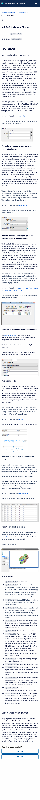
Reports (20, 419)
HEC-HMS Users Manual (15, 3)
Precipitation (22, 205)
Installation (5, 537)
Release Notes (22, 12)
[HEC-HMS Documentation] (2, 3)
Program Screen (23, 493)
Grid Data (21, 116)
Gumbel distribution (10, 335)
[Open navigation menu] (36, 3)
